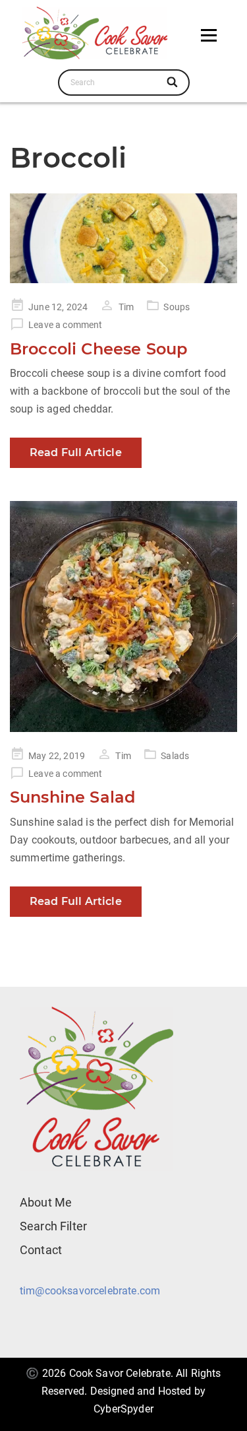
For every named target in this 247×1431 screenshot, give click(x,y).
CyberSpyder (123, 1409)
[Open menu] (209, 35)
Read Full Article (76, 452)
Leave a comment (65, 324)
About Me (46, 1202)
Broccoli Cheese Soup (98, 348)
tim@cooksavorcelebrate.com (90, 1290)
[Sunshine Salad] (123, 616)
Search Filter (53, 1226)
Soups (176, 307)
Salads (175, 755)
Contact (41, 1250)
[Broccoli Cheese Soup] (123, 238)
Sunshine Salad (72, 797)
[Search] (173, 82)
